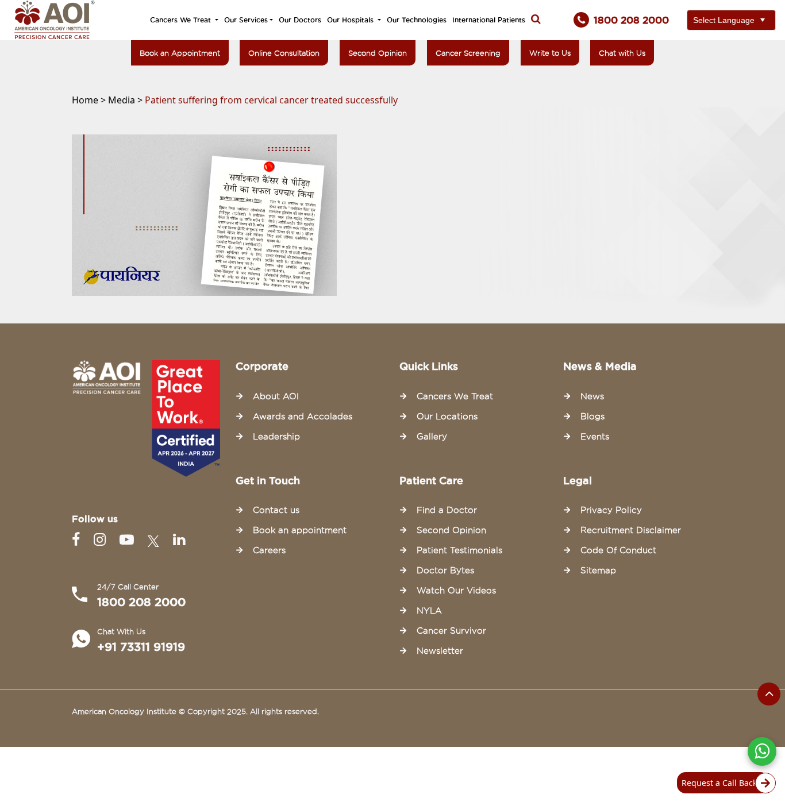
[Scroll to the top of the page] (768, 694)
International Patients (488, 20)
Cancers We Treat (181, 20)
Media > (126, 100)
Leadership (276, 436)
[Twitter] (156, 539)
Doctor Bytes (445, 570)
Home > (90, 100)
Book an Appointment (180, 53)
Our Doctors (300, 20)
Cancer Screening (468, 53)
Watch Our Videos (456, 590)
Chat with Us (622, 53)
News (592, 396)
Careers (269, 550)
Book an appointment (300, 530)
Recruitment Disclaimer (630, 530)
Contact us (276, 510)
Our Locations (447, 416)
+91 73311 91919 (141, 647)
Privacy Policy (611, 510)
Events (594, 436)
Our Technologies (417, 20)
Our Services (246, 20)
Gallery (432, 436)
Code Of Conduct (618, 550)
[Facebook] (78, 539)
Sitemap (598, 570)
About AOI (276, 396)
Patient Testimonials (459, 550)
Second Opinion (377, 53)
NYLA (429, 610)
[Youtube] (129, 539)
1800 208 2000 (141, 602)
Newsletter (440, 651)
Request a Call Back (719, 782)
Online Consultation (284, 53)
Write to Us (550, 53)
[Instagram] (102, 539)
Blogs (592, 416)
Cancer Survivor (451, 630)
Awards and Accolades (302, 416)
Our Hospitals (351, 20)
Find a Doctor (447, 510)
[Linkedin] (179, 539)
